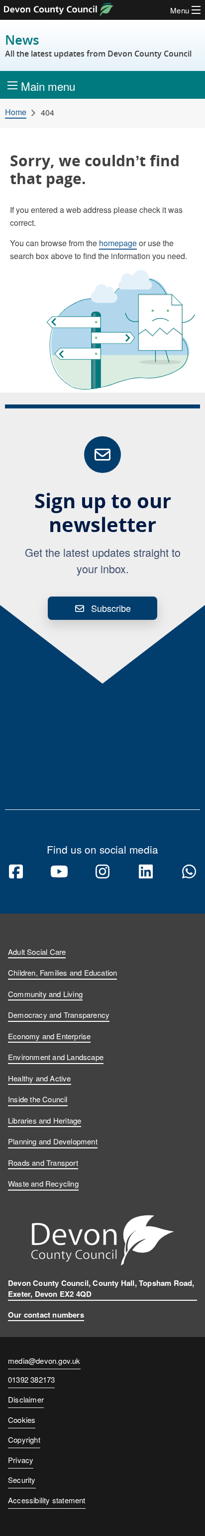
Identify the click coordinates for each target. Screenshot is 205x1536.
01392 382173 (31, 1380)
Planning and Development (53, 1141)
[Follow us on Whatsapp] (189, 872)
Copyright (24, 1439)
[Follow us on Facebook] (16, 872)
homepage (118, 243)
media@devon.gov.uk (44, 1360)
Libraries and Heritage (44, 1120)
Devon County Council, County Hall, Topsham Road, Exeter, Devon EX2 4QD (101, 1288)
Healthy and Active (39, 1078)
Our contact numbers (46, 1314)
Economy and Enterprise (49, 1036)
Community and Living (45, 994)
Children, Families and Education (62, 972)
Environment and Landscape (55, 1057)
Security (22, 1479)
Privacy (20, 1460)
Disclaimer (26, 1399)
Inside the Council (38, 1099)
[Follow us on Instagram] (102, 872)
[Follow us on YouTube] (59, 872)
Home (15, 112)
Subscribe (111, 607)
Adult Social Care (37, 951)
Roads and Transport (43, 1162)
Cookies (21, 1419)
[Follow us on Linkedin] (146, 872)
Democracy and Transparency (58, 1014)
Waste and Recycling (43, 1183)
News (98, 45)
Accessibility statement (47, 1500)
